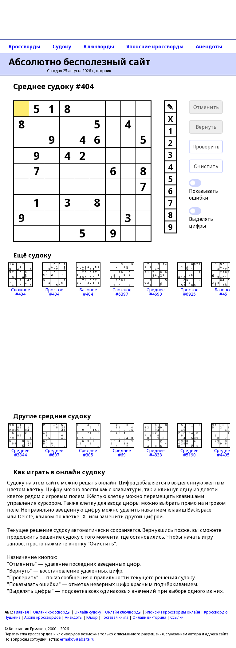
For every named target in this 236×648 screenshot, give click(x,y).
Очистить (206, 166)
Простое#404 (54, 291)
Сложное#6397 (122, 291)
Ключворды (99, 46)
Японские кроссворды (154, 46)
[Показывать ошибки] (195, 183)
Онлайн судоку (87, 612)
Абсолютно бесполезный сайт (80, 61)
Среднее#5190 (189, 452)
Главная (21, 612)
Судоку (62, 46)
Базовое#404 (88, 291)
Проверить (205, 146)
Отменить (206, 107)
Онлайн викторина (149, 617)
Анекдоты (209, 46)
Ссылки (176, 617)
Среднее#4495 (223, 452)
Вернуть (206, 127)
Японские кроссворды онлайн (172, 612)
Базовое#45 (223, 291)
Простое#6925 (189, 291)
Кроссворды (24, 46)
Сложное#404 (20, 291)
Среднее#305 (88, 452)
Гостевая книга (115, 617)
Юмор (92, 617)
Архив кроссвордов (42, 617)
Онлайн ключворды (123, 612)
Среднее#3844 (20, 452)
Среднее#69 (122, 452)
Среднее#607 (54, 452)
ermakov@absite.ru (77, 639)
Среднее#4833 (156, 452)
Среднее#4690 (156, 291)
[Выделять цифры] (195, 211)
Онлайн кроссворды (51, 612)
